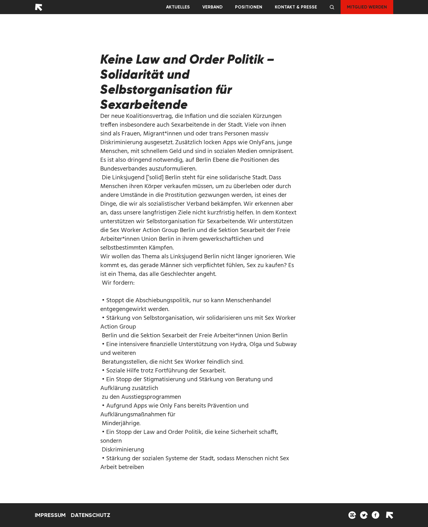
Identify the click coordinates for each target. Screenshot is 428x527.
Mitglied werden (367, 7)
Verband (212, 7)
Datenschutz (90, 515)
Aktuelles (178, 7)
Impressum (50, 515)
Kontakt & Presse (296, 7)
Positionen (248, 7)
